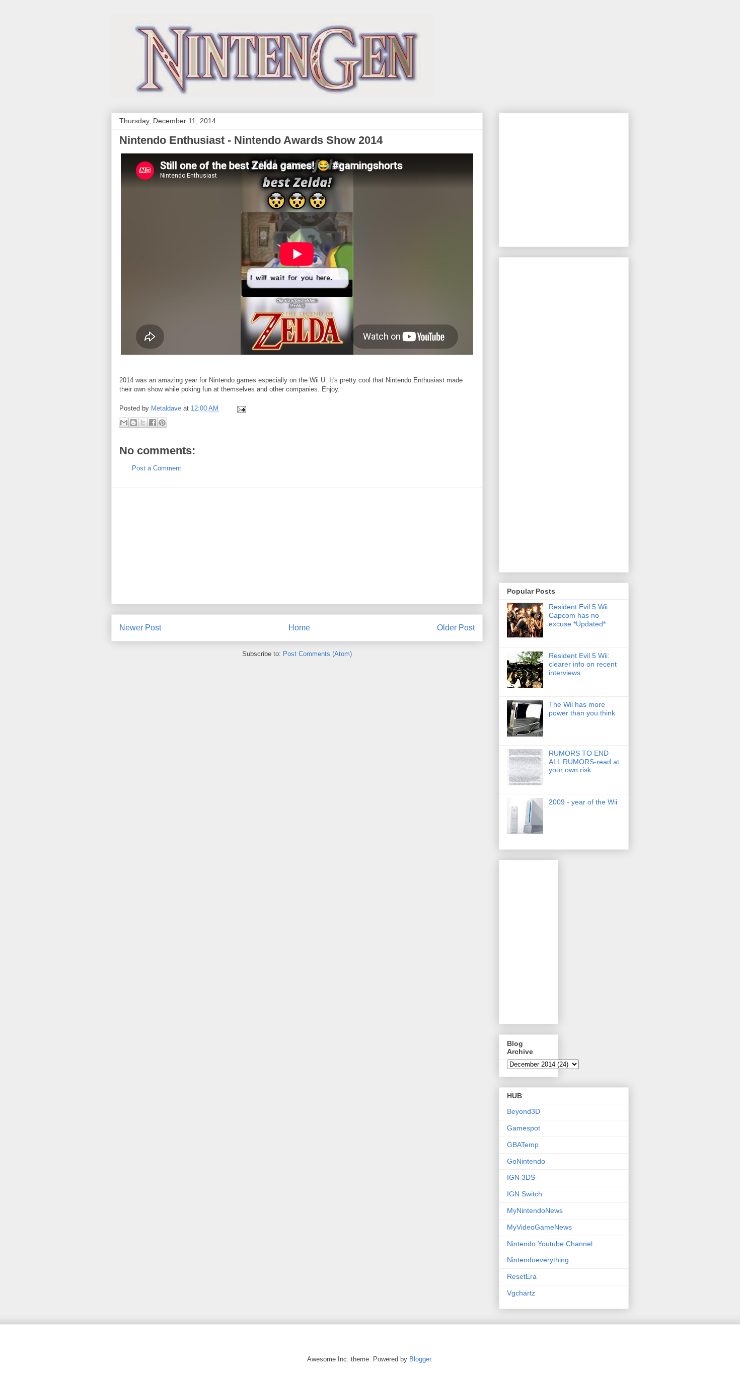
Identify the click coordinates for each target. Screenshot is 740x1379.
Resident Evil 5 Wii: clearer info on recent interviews (583, 664)
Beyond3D (523, 1111)
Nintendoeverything (538, 1260)
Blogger (420, 1359)
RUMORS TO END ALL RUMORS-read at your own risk (584, 761)
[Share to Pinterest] (162, 423)
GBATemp (523, 1145)
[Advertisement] (297, 546)
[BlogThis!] (133, 423)
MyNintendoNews (535, 1210)
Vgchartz (521, 1293)
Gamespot (523, 1128)
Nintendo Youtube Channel (550, 1244)
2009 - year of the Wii (583, 802)
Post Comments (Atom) (317, 654)
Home (299, 627)
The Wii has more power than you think (582, 708)
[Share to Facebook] (152, 423)
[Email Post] (240, 408)
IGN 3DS (521, 1177)
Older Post (456, 627)
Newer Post (140, 627)
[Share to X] (143, 423)
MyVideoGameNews (539, 1227)
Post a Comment (156, 468)
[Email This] (124, 423)
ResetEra (522, 1276)
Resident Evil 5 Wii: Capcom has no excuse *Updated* (579, 615)
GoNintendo (526, 1161)
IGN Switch (524, 1194)
